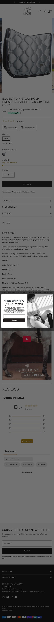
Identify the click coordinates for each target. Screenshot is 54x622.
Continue (14, 320)
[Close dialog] (51, 296)
